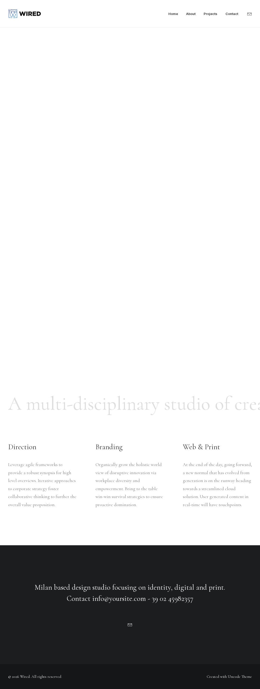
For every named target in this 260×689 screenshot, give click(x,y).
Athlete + (19, 361)
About (191, 14)
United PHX (23, 246)
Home (173, 14)
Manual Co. (22, 303)
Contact (231, 14)
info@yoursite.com (119, 598)
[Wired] (24, 13)
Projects (210, 14)
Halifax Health (26, 188)
